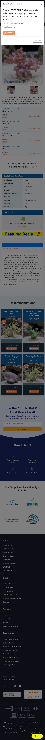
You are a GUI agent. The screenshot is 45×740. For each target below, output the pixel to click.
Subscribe (10, 32)
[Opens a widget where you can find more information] (37, 736)
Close (38, 40)
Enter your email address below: (13, 23)
